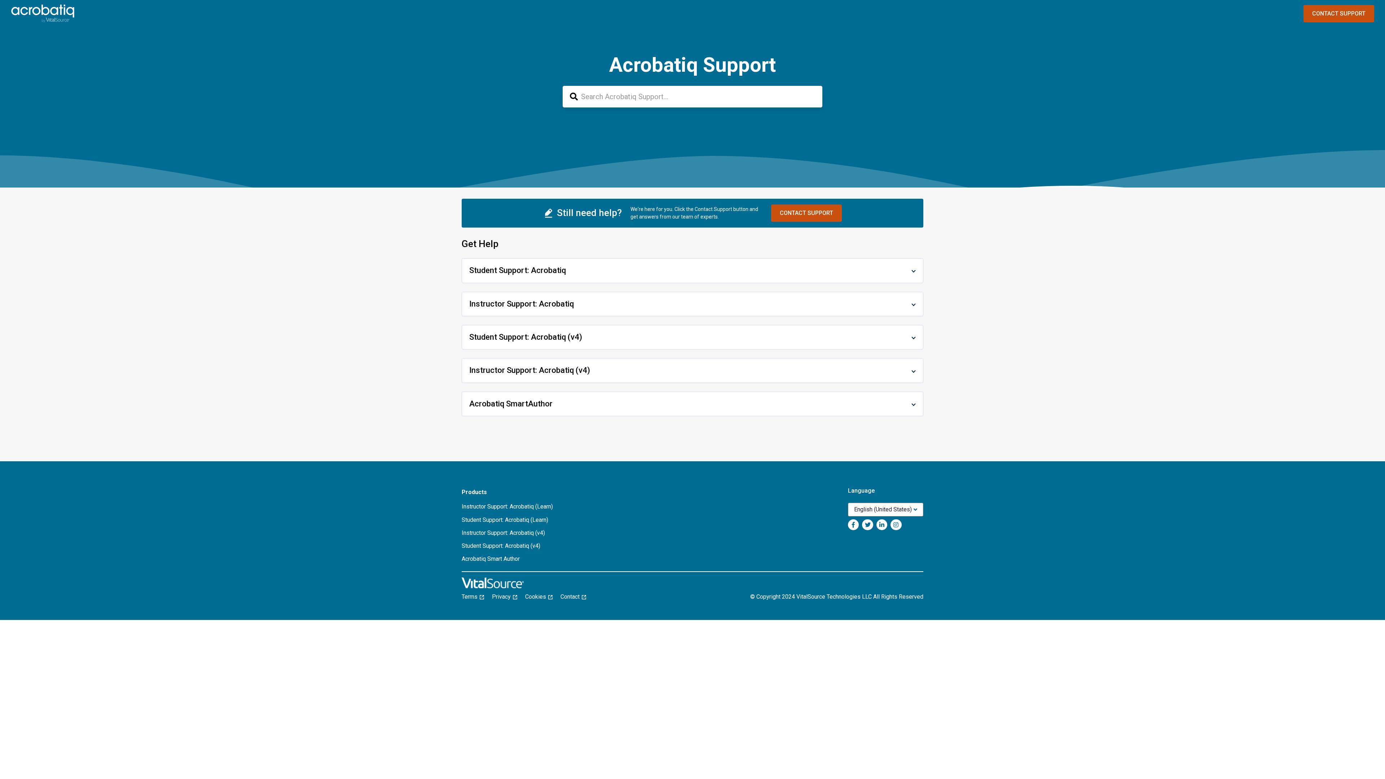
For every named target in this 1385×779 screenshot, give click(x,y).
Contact (572, 596)
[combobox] (692, 96)
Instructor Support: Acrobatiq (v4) (503, 532)
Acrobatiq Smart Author (491, 558)
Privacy (503, 596)
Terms (472, 596)
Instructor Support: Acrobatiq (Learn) (507, 506)
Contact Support (1339, 13)
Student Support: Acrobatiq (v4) (501, 545)
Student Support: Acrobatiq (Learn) (505, 519)
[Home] (43, 13)
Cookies (537, 596)
